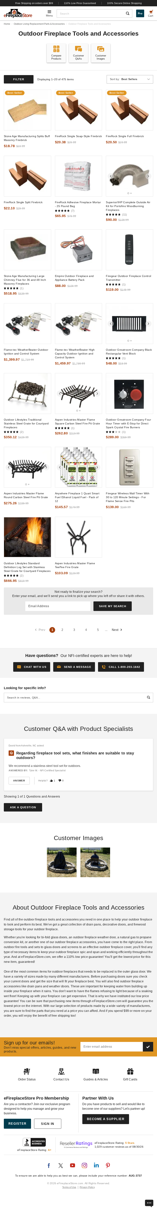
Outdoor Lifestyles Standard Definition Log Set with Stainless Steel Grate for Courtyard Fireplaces (27, 567)
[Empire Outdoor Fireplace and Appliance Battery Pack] (78, 250)
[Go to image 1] (128, 193)
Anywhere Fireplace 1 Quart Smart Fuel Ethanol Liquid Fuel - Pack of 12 (77, 497)
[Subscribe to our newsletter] (148, 1046)
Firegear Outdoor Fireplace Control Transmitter (128, 277)
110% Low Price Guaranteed (80, 3)
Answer (19, 780)
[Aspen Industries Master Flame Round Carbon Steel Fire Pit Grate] (27, 467)
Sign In (47, 1123)
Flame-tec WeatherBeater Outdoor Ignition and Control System (26, 351)
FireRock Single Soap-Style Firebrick (78, 136)
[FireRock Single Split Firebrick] (27, 176)
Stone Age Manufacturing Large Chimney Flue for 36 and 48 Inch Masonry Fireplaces (25, 279)
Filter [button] (18, 79)
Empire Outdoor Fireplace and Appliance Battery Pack (74, 277)
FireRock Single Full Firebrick (125, 136)
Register (17, 1123)
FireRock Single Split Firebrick (23, 202)
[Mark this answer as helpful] (51, 780)
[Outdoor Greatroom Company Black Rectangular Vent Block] (129, 323)
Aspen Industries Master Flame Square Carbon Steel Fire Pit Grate (77, 421)
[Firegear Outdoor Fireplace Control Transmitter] (129, 250)
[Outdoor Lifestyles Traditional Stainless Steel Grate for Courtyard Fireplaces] (27, 393)
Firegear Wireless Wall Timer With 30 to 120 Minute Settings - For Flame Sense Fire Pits (127, 497)
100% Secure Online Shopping (124, 3)
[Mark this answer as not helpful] (59, 780)
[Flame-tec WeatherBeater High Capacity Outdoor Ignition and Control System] (78, 323)
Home (7, 24)
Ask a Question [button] (23, 807)
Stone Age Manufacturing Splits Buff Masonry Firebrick (27, 138)
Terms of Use (69, 1187)
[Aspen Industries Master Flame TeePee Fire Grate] (78, 537)
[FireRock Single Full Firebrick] (129, 110)
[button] (74, 667)
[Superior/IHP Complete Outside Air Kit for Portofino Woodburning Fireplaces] (129, 176)
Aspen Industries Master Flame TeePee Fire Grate (75, 565)
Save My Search (112, 606)
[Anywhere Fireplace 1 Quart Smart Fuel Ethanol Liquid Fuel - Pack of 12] (78, 467)
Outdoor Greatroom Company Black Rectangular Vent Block (129, 351)
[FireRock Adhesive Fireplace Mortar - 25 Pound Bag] (78, 176)
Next (115, 629)
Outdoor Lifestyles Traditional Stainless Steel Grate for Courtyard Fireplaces (26, 423)
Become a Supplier (106, 1119)
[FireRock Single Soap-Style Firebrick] (78, 110)
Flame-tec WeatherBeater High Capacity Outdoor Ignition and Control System (75, 353)
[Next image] (148, 176)
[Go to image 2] (131, 193)
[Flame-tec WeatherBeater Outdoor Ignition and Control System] (27, 323)
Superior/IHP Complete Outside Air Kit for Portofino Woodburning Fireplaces (128, 206)
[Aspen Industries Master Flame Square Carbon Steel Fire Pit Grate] (78, 393)
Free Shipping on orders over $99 (34, 3)
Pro (140, 13)
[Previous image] (111, 176)
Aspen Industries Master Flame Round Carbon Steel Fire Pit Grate (26, 495)
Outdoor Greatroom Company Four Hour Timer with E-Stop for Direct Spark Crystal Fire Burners (128, 423)
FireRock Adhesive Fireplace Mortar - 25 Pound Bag (78, 204)
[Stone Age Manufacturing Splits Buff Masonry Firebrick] (27, 110)
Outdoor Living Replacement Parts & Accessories (39, 24)
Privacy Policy (87, 1187)
